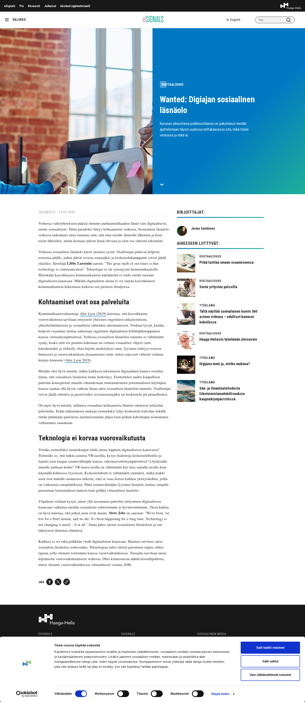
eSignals (9, 6)
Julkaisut (50, 6)
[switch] (123, 693)
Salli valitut (270, 661)
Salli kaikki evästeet (270, 647)
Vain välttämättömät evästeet (270, 674)
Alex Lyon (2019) (93, 313)
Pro (22, 6)
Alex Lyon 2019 (78, 359)
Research (34, 6)
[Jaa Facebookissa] (49, 582)
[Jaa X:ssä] (58, 582)
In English (233, 20)
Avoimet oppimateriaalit (75, 6)
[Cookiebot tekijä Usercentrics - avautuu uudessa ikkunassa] (27, 694)
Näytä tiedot (220, 694)
